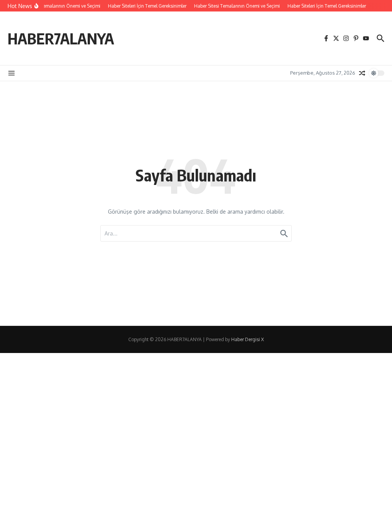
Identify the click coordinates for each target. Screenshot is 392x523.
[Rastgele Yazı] (362, 73)
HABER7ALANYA (61, 38)
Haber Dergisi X (247, 339)
